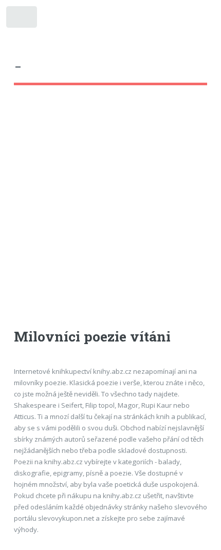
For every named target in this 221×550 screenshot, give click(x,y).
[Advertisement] (110, 216)
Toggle (22, 19)
